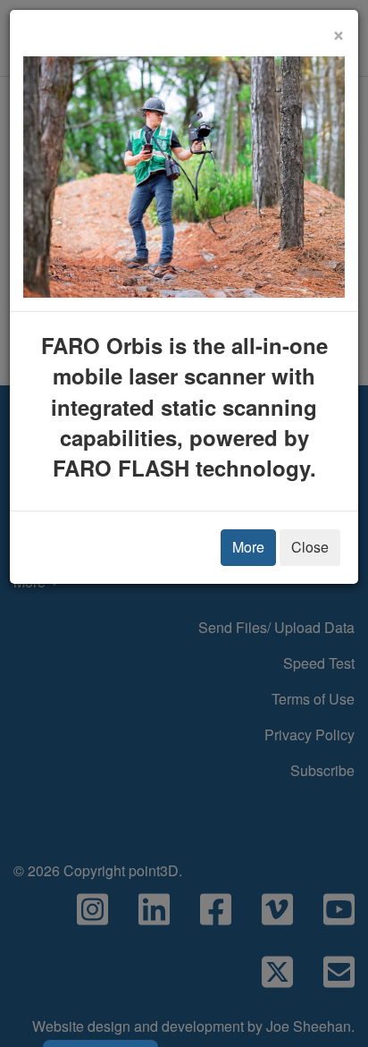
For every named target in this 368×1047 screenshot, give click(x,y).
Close (310, 546)
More (248, 546)
